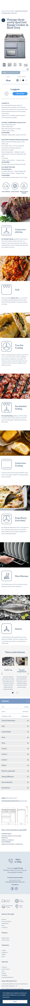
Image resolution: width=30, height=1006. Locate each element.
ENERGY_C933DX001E (8, 839)
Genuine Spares (6, 969)
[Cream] (20, 80)
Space (3, 956)
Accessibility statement (7, 977)
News (3, 925)
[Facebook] (12, 889)
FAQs (3, 971)
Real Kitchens (5, 923)
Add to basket (20, 93)
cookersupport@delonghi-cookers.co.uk (15, 882)
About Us (4, 919)
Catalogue (4, 975)
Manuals (4, 973)
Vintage (4, 950)
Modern (4, 954)
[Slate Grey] (17, 80)
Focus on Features (6, 921)
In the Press (5, 927)
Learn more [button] (6, 997)
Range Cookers (10, 11)
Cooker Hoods (5, 940)
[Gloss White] (26, 80)
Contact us (4, 967)
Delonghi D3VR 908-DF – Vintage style (12, 844)
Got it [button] (15, 1001)
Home (3, 11)
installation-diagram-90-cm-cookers (11, 835)
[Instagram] (16, 889)
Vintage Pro (5, 952)
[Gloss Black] (23, 80)
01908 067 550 (18, 868)
